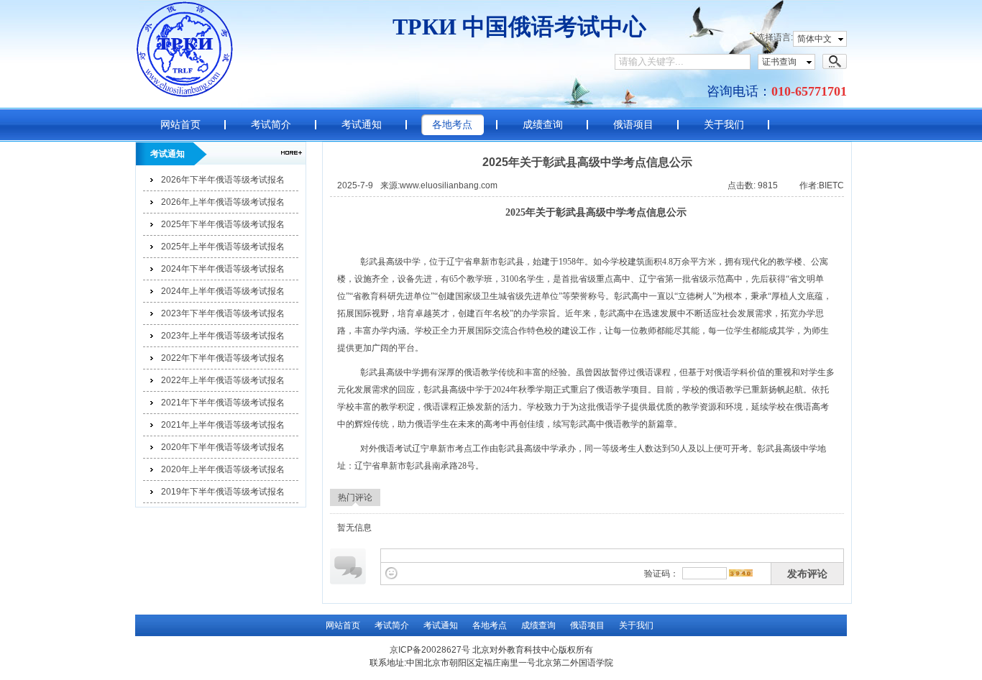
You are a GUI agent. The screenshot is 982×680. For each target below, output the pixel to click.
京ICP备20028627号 (430, 650)
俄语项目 (633, 124)
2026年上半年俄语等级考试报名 (223, 202)
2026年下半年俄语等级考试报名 (223, 180)
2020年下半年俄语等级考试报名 (223, 447)
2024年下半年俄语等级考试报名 (223, 269)
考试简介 (271, 124)
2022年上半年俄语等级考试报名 (223, 380)
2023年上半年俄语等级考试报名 (223, 336)
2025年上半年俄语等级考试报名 (223, 247)
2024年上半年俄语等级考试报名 (223, 291)
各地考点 (452, 124)
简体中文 (814, 39)
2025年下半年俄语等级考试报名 (223, 224)
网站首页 (180, 124)
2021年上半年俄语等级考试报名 (223, 425)
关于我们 (724, 124)
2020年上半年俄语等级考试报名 (223, 469)
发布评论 (807, 573)
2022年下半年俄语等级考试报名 (223, 358)
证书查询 (779, 62)
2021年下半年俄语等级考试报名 (223, 403)
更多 (291, 153)
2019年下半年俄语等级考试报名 (223, 492)
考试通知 (361, 124)
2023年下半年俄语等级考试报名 (223, 313)
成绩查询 (543, 124)
